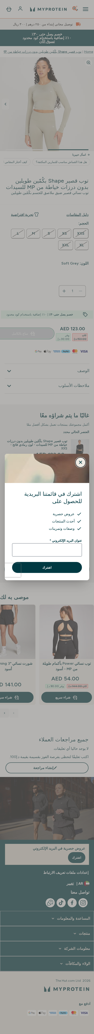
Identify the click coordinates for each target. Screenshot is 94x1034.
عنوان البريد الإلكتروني (66, 540)
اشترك (47, 567)
